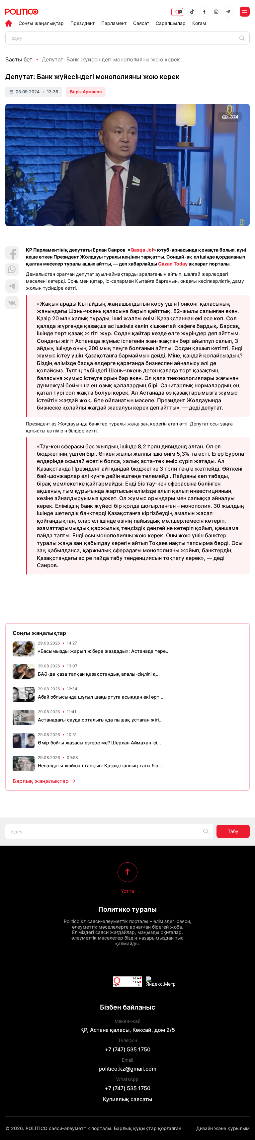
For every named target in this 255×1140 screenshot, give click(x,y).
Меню (245, 12)
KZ (177, 12)
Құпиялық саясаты (127, 1099)
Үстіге (127, 890)
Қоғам (199, 23)
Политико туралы (127, 909)
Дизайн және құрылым (223, 1128)
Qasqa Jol (141, 250)
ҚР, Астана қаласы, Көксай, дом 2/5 (127, 1029)
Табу (233, 831)
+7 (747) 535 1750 (127, 1049)
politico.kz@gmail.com (127, 1068)
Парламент (114, 23)
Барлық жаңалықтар (41, 781)
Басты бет (19, 59)
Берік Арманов (86, 91)
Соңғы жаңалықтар (41, 23)
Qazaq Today (173, 263)
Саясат (141, 23)
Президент (82, 23)
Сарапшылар (171, 23)
